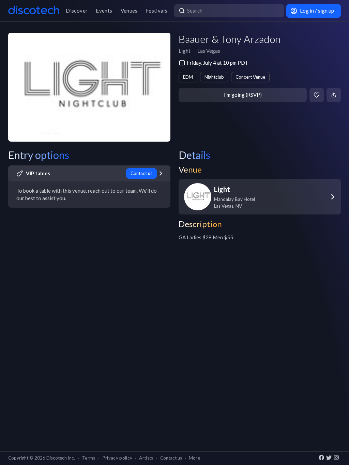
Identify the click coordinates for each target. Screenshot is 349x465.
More (194, 458)
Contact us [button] (171, 458)
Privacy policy (117, 458)
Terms (88, 458)
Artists (146, 458)
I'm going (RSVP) (243, 95)
